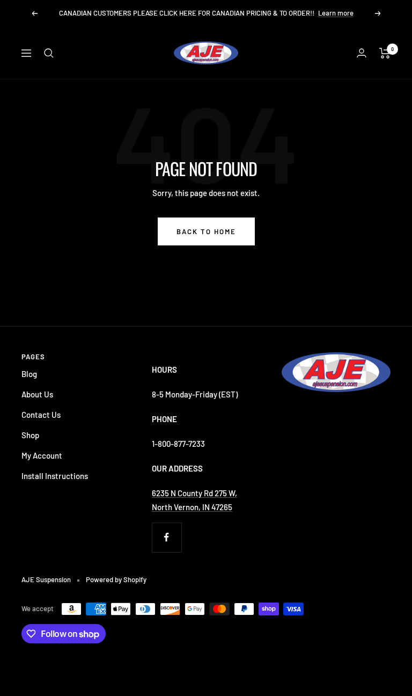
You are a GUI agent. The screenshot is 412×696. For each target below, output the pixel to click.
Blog (29, 374)
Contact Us (41, 414)
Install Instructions (54, 476)
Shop (30, 435)
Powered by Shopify (116, 579)
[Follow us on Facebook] (166, 537)
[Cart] (385, 53)
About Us (37, 394)
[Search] (49, 53)
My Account (41, 455)
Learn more (336, 13)
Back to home (206, 231)
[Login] (361, 52)
